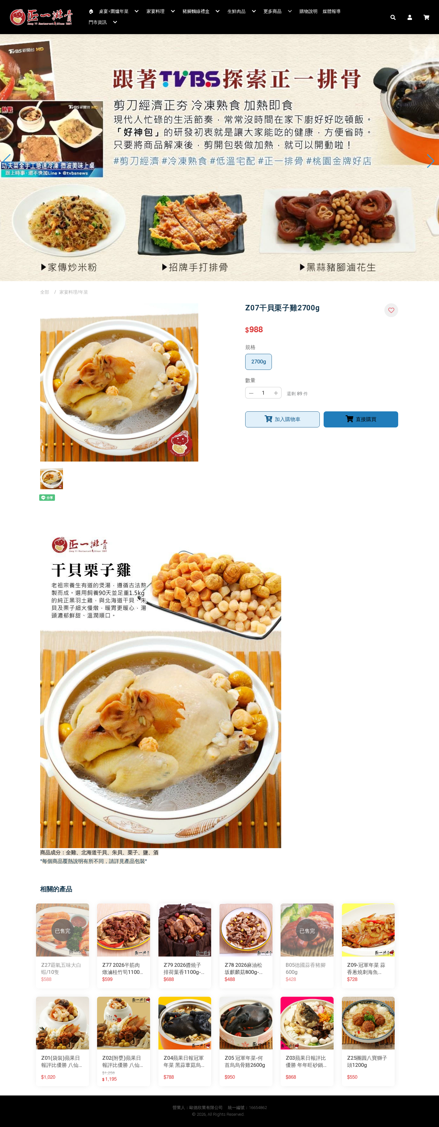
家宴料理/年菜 (73, 292)
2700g (258, 362)
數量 (250, 380)
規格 (250, 347)
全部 (44, 292)
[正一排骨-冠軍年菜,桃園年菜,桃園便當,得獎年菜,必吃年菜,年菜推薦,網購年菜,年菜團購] (41, 17)
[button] (393, 17)
